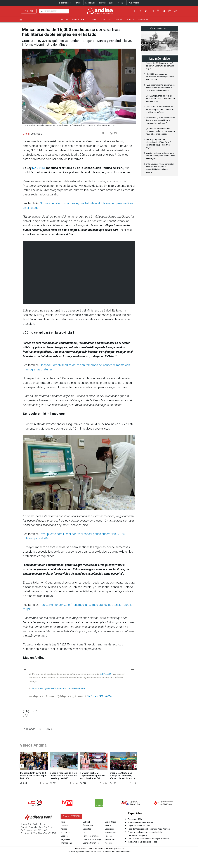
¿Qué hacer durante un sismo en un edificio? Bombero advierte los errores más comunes (160, 88)
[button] (21, 766)
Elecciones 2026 (135, 819)
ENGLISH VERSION (71, 816)
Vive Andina (133, 3)
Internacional (66, 843)
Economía (65, 832)
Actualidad (78, 19)
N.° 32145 (39, 168)
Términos (109, 848)
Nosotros (109, 843)
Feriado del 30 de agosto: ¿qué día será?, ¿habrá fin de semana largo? (160, 66)
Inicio (63, 822)
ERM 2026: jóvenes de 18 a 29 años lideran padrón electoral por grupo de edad (160, 98)
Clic (84, 832)
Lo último (64, 19)
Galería (93, 19)
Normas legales (106, 3)
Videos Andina (33, 745)
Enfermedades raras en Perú (140, 822)
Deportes (87, 829)
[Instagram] (158, 11)
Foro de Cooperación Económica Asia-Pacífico (149, 829)
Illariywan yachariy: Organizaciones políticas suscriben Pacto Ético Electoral (92, 777)
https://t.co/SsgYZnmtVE (44, 688)
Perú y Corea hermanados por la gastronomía (148, 838)
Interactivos (110, 832)
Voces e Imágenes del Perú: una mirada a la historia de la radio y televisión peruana (63, 777)
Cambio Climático (91, 843)
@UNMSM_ (106, 674)
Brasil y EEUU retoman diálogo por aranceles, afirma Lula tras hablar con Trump (123, 777)
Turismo (121, 3)
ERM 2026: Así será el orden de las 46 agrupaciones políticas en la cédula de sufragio (160, 109)
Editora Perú (80, 848)
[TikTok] (175, 11)
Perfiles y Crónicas (91, 836)
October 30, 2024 (99, 696)
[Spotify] (169, 11)
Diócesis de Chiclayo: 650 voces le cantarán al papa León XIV (33, 776)
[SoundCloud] (164, 11)
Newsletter (143, 19)
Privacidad (119, 848)
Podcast (130, 19)
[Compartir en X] (43, 783)
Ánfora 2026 (88, 825)
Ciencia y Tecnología (92, 839)
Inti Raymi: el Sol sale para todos (142, 842)
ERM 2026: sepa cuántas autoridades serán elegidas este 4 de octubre (160, 77)
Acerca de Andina (95, 848)
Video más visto (159, 28)
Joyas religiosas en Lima (139, 825)
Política (64, 829)
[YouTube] (152, 11)
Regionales (65, 839)
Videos (118, 19)
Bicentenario (65, 3)
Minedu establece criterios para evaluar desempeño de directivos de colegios (160, 156)
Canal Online (105, 19)
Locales (64, 836)
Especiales (90, 3)
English (29, 11)
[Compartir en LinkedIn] (46, 783)
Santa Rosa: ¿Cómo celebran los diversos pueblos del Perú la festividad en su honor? (160, 120)
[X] (140, 11)
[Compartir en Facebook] (40, 783)
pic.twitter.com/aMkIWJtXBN (71, 688)
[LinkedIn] (146, 11)
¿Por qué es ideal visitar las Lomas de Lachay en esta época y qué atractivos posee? (160, 131)
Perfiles (78, 3)
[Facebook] (134, 11)
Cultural (86, 822)
